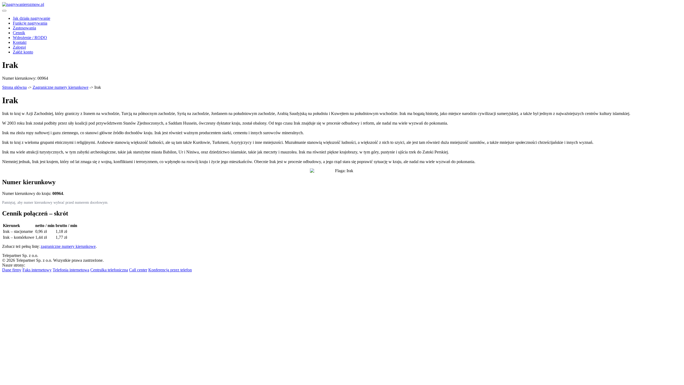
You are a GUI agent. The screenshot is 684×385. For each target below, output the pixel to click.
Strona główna (14, 87)
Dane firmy (11, 270)
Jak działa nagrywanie (31, 18)
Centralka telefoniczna (109, 270)
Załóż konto (23, 52)
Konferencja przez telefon (170, 270)
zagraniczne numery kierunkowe (68, 246)
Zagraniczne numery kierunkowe (60, 87)
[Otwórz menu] (4, 10)
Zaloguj (19, 47)
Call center (138, 270)
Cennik (19, 32)
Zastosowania (24, 28)
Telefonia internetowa (71, 270)
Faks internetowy (37, 270)
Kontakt (19, 42)
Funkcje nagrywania (30, 23)
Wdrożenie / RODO (30, 37)
